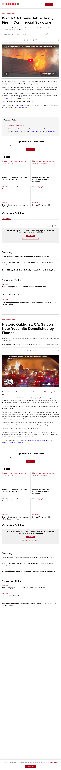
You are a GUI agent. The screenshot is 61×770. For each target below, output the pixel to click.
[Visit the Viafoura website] (55, 226)
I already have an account (30, 239)
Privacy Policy (53, 762)
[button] (3, 4)
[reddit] (33, 40)
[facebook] (25, 40)
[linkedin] (27, 40)
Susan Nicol (18, 131)
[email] (36, 40)
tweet (6, 98)
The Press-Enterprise (21, 107)
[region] (30, 222)
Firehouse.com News (8, 34)
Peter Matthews (28, 131)
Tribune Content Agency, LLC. (14, 443)
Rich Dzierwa (50, 131)
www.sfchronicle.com (37, 440)
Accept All (30, 766)
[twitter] (30, 40)
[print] (58, 40)
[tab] (6, 218)
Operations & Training (8, 13)
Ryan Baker (38, 131)
